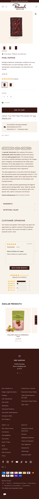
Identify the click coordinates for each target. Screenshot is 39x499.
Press (4, 456)
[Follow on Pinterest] (12, 462)
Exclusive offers (7, 416)
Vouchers (5, 449)
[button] (6, 79)
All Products (6, 419)
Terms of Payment (27, 441)
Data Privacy (32, 483)
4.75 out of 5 (24, 275)
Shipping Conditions (27, 438)
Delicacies (5, 406)
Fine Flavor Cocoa (7, 428)
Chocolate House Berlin (29, 392)
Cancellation (26, 485)
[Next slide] (35, 251)
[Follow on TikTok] (21, 462)
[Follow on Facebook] (3, 462)
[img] (11, 244)
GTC (3, 483)
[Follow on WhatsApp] (31, 462)
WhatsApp (25, 451)
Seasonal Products (8, 409)
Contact (23, 434)
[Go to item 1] (4, 48)
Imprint (9, 483)
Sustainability (6, 435)
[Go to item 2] (10, 48)
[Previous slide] (3, 251)
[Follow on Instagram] (7, 462)
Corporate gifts (26, 455)
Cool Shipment (26, 444)
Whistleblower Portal (19, 483)
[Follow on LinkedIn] (26, 462)
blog (3, 446)
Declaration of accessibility (12, 485)
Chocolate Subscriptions (10, 413)
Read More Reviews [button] (19, 268)
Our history (5, 432)
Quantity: (4, 93)
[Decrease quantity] (4, 97)
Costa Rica (5, 439)
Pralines (4, 395)
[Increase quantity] (11, 97)
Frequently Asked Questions (27, 429)
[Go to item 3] (16, 48)
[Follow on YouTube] (17, 462)
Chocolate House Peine (29, 401)
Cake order (24, 405)
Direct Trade (6, 442)
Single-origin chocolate (9, 392)
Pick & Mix (5, 402)
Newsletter (25, 448)
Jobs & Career (6, 452)
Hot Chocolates (7, 399)
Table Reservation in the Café (28, 396)
